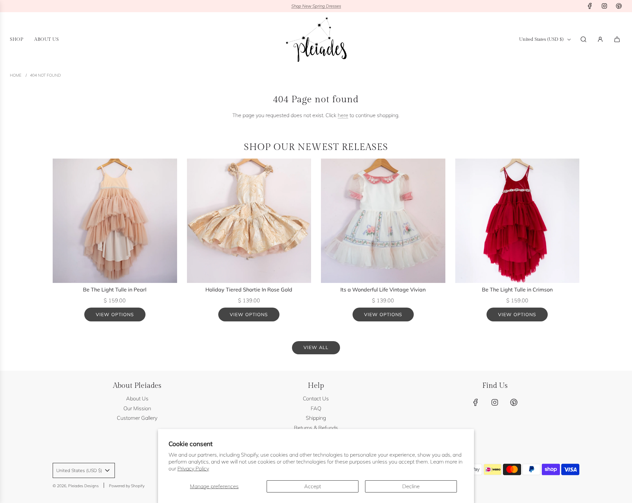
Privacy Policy (193, 468)
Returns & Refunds (316, 427)
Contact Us (316, 398)
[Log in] (600, 39)
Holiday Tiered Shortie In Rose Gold (248, 289)
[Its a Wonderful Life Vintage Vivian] (383, 221)
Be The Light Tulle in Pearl (114, 289)
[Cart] (618, 39)
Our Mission (137, 408)
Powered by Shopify (127, 485)
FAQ (316, 408)
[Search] (583, 39)
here (343, 115)
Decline (411, 486)
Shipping (316, 418)
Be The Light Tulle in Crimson (517, 289)
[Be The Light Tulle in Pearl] (115, 221)
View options (115, 314)
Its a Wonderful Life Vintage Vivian (383, 289)
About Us (137, 398)
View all (316, 347)
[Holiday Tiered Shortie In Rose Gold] (249, 221)
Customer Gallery (137, 418)
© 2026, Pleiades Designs (76, 485)
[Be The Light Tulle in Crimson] (517, 221)
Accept (312, 486)
